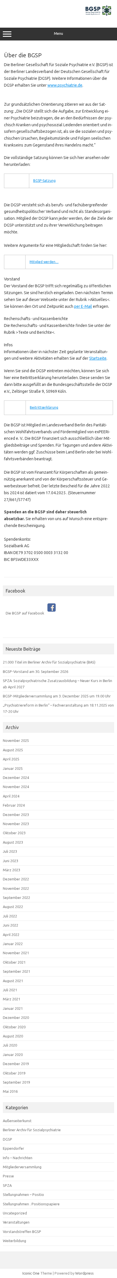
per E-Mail (83, 306)
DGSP (7, 1139)
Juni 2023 (10, 861)
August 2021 (13, 981)
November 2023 (16, 824)
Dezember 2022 (16, 879)
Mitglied (36, 262)
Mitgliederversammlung (22, 1167)
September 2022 (16, 898)
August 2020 (13, 1036)
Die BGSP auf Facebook (26, 613)
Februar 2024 (14, 805)
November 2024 (16, 787)
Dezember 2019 (16, 1064)
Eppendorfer (13, 1148)
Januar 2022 (13, 944)
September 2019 (16, 1082)
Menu (58, 33)
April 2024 (11, 796)
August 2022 (13, 907)
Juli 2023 (10, 851)
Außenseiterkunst (17, 1121)
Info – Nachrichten (17, 1158)
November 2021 (16, 953)
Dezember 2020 (16, 1017)
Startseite (97, 358)
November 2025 (16, 740)
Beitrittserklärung (44, 407)
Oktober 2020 (14, 1027)
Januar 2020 (13, 1055)
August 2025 (13, 750)
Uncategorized (15, 1213)
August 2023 (13, 842)
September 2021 (16, 971)
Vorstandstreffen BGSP (22, 1232)
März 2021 (11, 999)
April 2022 (11, 935)
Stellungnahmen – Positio (23, 1194)
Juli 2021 (10, 990)
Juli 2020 (10, 1045)
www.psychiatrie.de (64, 85)
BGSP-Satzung (44, 180)
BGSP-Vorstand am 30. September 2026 (35, 671)
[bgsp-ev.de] (58, 15)
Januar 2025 (13, 768)
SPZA (7, 1185)
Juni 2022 (10, 925)
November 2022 (16, 888)
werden (49, 262)
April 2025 (11, 759)
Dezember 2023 (16, 815)
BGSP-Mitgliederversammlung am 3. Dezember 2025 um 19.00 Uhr (57, 696)
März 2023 (11, 870)
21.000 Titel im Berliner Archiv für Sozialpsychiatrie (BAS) (49, 662)
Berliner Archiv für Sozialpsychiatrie (32, 1130)
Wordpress (84, 1273)
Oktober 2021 (14, 962)
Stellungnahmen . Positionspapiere (31, 1204)
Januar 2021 (13, 1008)
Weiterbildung (14, 1241)
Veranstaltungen (16, 1222)
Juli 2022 (10, 916)
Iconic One (30, 1273)
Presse (8, 1176)
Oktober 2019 (14, 1073)
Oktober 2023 (14, 833)
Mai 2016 (10, 1091)
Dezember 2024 (16, 778)
